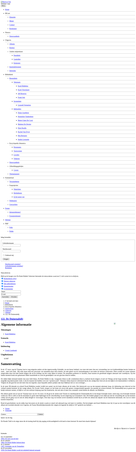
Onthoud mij (9, 255)
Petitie (11, 231)
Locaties (16, 155)
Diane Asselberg (23, 113)
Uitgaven (8, 310)
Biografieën (13, 78)
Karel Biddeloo (23, 86)
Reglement (13, 29)
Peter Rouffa (22, 128)
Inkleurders (17, 109)
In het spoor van (19, 197)
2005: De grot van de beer (9, 439)
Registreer (8, 268)
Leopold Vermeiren (24, 105)
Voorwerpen (18, 151)
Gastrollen (17, 59)
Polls (11, 227)
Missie (11, 21)
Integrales (12, 71)
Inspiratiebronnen (15, 67)
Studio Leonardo (23, 139)
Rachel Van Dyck (24, 132)
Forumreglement (14, 216)
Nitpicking (17, 189)
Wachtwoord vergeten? (13, 264)
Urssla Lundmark (11, 350)
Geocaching (13, 204)
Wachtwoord (7, 249)
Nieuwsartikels (14, 36)
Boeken (12, 48)
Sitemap (8, 220)
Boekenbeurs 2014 (10, 279)
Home (7, 9)
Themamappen (14, 174)
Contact (12, 25)
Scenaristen (17, 101)
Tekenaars (17, 82)
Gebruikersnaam (8, 243)
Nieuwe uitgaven (9, 281)
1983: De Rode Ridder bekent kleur (13, 442)
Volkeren (17, 159)
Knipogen (17, 63)
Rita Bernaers (22, 136)
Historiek (12, 17)
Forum (7, 208)
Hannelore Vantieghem (25, 116)
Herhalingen (18, 193)
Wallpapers (13, 201)
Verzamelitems (14, 181)
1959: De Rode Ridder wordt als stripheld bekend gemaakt (20, 450)
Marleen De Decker (24, 124)
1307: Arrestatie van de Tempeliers (12, 446)
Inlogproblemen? (15, 212)
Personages (17, 147)
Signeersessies (8, 286)
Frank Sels (21, 97)
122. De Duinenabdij (12, 318)
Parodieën (17, 55)
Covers (16, 170)
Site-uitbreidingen (10, 284)
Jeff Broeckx (22, 94)
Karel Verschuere (23, 90)
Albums (12, 44)
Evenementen (8, 289)
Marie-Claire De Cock (25, 120)
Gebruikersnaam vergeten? (14, 266)
